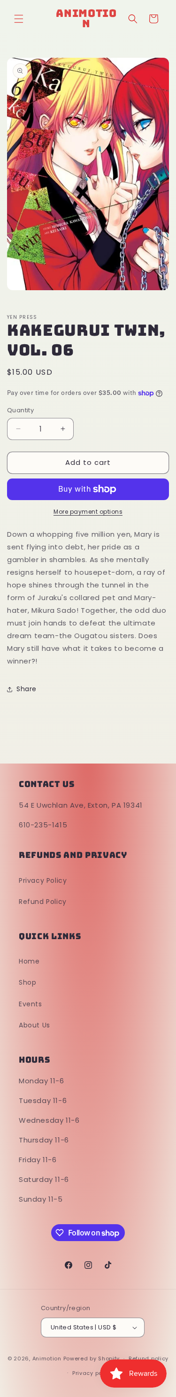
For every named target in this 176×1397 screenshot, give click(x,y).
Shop (27, 982)
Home (29, 961)
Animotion (46, 1358)
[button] (18, 18)
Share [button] (26, 689)
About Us (34, 1025)
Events (30, 1004)
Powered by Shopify (91, 1358)
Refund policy (148, 1358)
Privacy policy (92, 1373)
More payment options (88, 512)
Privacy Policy (43, 880)
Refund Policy (43, 901)
